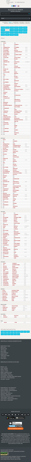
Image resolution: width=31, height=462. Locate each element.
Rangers (16, 114)
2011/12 (11, 32)
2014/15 (25, 29)
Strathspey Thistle (18, 111)
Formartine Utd (6, 98)
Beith (15, 48)
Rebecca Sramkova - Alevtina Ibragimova (9, 390)
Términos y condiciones (21, 456)
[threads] (25, 414)
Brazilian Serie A (4, 354)
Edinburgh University (18, 119)
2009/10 (20, 32)
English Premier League (5, 345)
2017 (2, 334)
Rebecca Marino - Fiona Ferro (6, 393)
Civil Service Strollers (18, 89)
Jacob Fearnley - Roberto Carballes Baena (9, 398)
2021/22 (20, 27)
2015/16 (20, 29)
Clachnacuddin (6, 72)
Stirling (15, 125)
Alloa (4, 74)
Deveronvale (16, 118)
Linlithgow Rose (6, 47)
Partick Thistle (17, 67)
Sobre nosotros (13, 457)
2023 (12, 331)
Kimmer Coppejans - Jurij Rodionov (8, 389)
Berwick (16, 59)
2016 (5, 334)
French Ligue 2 (4, 358)
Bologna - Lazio (4, 366)
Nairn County (6, 48)
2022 (15, 331)
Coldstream (5, 111)
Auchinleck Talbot (17, 54)
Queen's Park (6, 124)
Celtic (15, 134)
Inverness (16, 90)
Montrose (16, 73)
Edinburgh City (6, 87)
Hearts (4, 43)
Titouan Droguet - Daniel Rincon (7, 397)
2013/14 (2, 32)
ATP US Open (3, 350)
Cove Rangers (6, 53)
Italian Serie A (3, 347)
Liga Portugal (3, 356)
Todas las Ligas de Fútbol (16, 459)
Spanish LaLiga (4, 348)
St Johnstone (6, 128)
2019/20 (2, 29)
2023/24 (11, 27)
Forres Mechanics (7, 89)
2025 (5, 331)
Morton (15, 63)
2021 (18, 331)
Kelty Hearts (16, 61)
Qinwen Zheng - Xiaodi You (6, 373)
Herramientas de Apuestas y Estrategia (8, 456)
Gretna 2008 (5, 57)
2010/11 (16, 32)
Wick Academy (6, 54)
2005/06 (11, 34)
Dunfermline (5, 122)
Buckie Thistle (6, 51)
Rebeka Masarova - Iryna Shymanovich (8, 387)
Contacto (18, 457)
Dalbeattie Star (6, 61)
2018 (28, 331)
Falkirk (4, 93)
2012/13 (7, 32)
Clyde (15, 109)
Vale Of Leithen (17, 57)
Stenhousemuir (17, 95)
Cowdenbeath (6, 108)
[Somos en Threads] (14, 6)
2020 (22, 331)
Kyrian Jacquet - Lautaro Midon (7, 400)
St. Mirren (16, 77)
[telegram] (22, 414)
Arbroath (16, 66)
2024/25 (7, 27)
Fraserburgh (5, 50)
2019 (25, 331)
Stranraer (5, 64)
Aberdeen (5, 92)
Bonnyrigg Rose (6, 118)
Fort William (16, 47)
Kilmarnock (5, 102)
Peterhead (5, 60)
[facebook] (3, 414)
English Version (7, 459)
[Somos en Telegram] (12, 6)
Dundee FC (5, 96)
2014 (12, 334)
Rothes (15, 72)
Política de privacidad (5, 457)
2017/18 (11, 29)
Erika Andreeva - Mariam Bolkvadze (8, 377)
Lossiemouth (6, 86)
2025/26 (2, 27)
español (11, 2)
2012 (18, 334)
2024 (9, 331)
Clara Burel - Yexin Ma (5, 379)
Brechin (15, 76)
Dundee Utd (5, 69)
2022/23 (16, 27)
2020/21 (25, 27)
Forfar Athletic (17, 106)
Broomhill (5, 103)
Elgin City (16, 121)
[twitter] (6, 414)
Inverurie (16, 50)
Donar (2, 459)
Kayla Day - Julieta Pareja (6, 394)
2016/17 (16, 29)
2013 (15, 334)
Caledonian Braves (18, 51)
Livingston (16, 44)
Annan (4, 70)
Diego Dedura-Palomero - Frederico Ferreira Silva (10, 395)
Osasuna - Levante (4, 370)
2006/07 (7, 34)
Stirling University (7, 116)
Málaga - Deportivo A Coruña (6, 372)
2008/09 (25, 32)
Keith (15, 116)
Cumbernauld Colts (18, 105)
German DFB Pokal (4, 352)
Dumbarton (16, 132)
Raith (15, 127)
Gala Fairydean (17, 86)
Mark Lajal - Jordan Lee (5, 391)
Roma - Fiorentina (4, 368)
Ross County (6, 79)
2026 (2, 331)
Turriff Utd (5, 112)
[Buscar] (29, 13)
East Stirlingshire (6, 85)
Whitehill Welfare (6, 119)
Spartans (16, 83)
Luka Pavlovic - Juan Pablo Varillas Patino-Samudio (11, 376)
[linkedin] (9, 414)
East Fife (5, 56)
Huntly (15, 85)
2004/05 (16, 34)
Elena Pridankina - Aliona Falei (7, 375)
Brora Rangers (17, 112)
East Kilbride (6, 82)
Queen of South (17, 101)
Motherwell (16, 80)
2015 (9, 334)
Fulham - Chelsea (4, 369)
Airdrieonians (6, 131)
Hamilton (16, 129)
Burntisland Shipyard (7, 105)
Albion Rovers (17, 99)
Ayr (4, 45)
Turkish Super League (5, 355)
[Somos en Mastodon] (15, 6)
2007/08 (2, 34)
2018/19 (7, 29)
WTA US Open (3, 351)
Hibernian (5, 115)
